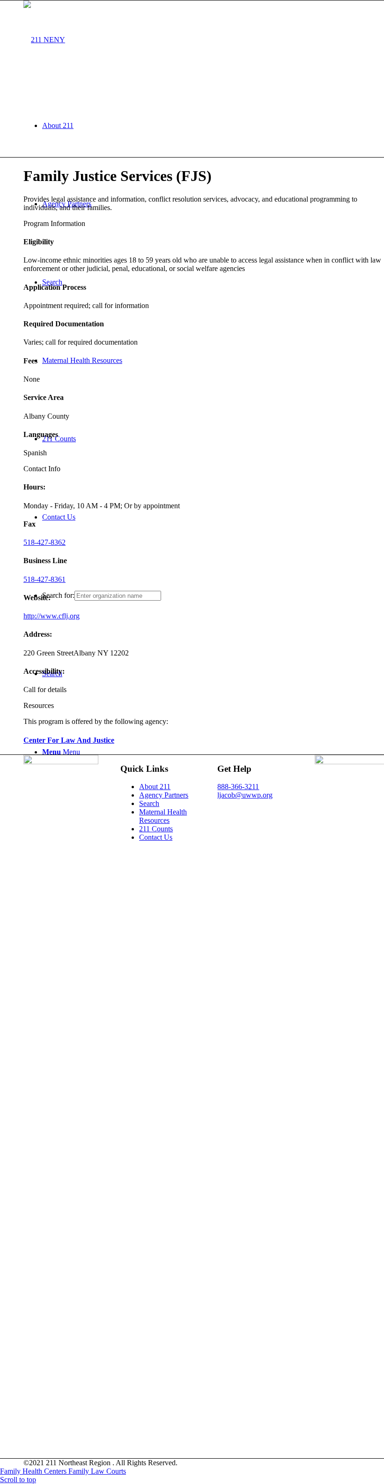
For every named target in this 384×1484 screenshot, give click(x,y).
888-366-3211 (238, 787)
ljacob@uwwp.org (245, 795)
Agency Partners (163, 795)
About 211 (154, 787)
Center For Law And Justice (68, 740)
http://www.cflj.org (51, 616)
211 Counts (156, 829)
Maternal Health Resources (163, 816)
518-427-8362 (44, 542)
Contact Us (155, 837)
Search (149, 803)
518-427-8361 (44, 579)
